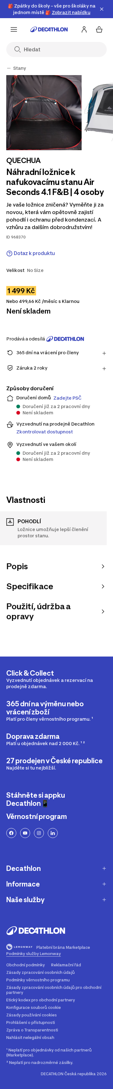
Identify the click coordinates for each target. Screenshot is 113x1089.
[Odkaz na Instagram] (39, 833)
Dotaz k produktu (34, 253)
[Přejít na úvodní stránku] (49, 29)
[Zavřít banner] (102, 9)
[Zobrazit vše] (8, 68)
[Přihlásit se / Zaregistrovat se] (84, 29)
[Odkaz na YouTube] (25, 833)
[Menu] (13, 29)
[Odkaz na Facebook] (11, 833)
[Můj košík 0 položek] (99, 29)
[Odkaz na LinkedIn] (53, 833)
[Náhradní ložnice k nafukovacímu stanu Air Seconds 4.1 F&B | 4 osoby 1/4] (44, 112)
